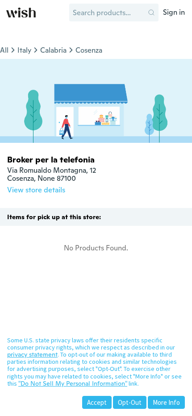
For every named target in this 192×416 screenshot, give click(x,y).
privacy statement (32, 354)
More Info (166, 402)
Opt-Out (130, 402)
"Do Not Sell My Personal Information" (72, 383)
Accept (97, 402)
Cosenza (88, 50)
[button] (151, 12)
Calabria (53, 50)
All (4, 50)
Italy (24, 50)
